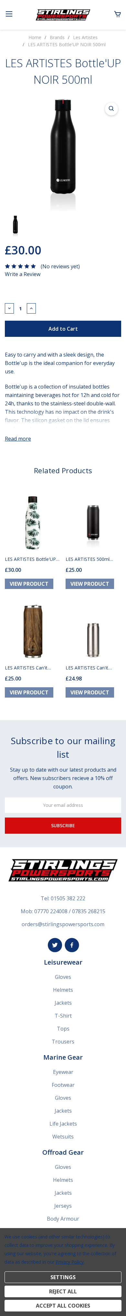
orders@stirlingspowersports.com (63, 924)
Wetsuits (63, 1136)
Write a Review (22, 274)
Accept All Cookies (63, 1305)
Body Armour (63, 1218)
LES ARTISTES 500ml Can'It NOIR (88, 559)
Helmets (63, 989)
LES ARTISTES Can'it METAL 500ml (87, 668)
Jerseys (63, 1205)
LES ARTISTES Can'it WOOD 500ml (26, 668)
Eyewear (63, 1071)
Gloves (63, 976)
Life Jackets (63, 1123)
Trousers (63, 1041)
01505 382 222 (68, 898)
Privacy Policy (70, 1262)
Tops (63, 1028)
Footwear (63, 1084)
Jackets (63, 1002)
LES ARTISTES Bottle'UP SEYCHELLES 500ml (30, 559)
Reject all (63, 1291)
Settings (63, 1277)
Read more (18, 438)
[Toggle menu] (9, 14)
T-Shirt (63, 1015)
